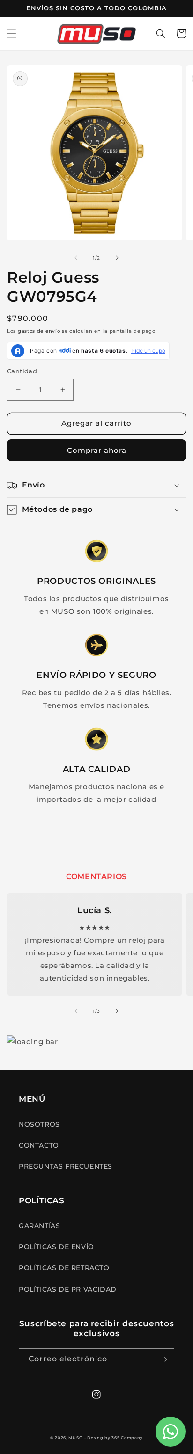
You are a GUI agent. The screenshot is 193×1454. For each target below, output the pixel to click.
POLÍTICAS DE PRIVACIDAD (68, 1289)
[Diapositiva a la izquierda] (76, 257)
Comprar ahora (96, 450)
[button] (11, 33)
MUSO (75, 1437)
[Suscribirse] (163, 1359)
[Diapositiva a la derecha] (117, 257)
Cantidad (22, 371)
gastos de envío (39, 331)
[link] (96, 551)
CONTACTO (39, 1145)
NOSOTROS (39, 1124)
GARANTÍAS (39, 1225)
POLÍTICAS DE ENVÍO (56, 1247)
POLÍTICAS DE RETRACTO (64, 1268)
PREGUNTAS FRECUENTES (65, 1166)
